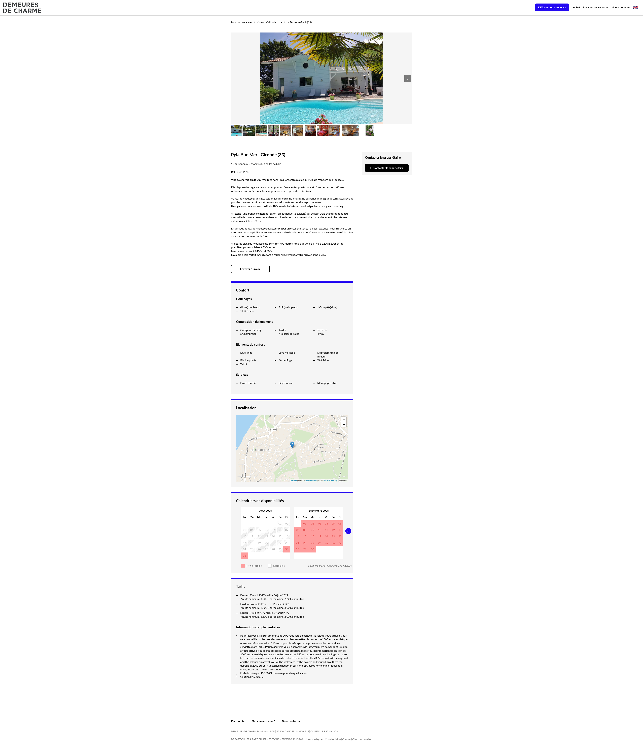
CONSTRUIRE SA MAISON (324, 731)
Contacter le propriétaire (388, 167)
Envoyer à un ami (250, 268)
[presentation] (407, 78)
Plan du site (238, 721)
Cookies (346, 739)
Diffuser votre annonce (552, 7)
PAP (272, 731)
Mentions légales (314, 739)
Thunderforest (311, 480)
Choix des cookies (361, 739)
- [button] (344, 424)
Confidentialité (333, 739)
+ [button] (344, 419)
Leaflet (294, 480)
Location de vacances (596, 7)
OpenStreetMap (330, 480)
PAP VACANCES (285, 731)
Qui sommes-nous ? (263, 721)
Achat (576, 7)
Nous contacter (621, 7)
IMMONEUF (302, 731)
